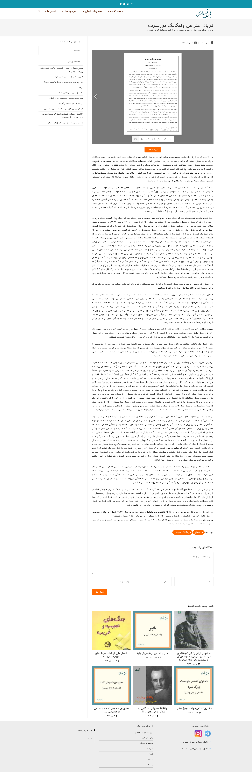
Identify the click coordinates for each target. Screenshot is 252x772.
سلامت (150, 759)
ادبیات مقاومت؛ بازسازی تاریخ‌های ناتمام (65, 123)
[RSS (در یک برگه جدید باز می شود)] (128, 4)
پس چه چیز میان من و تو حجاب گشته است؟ (63, 82)
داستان (198, 532)
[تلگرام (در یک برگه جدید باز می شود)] (121, 4)
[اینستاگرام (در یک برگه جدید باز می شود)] (131, 4)
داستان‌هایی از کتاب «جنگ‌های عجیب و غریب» (111, 655)
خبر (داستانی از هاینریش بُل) (152, 653)
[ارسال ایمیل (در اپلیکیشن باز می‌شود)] (124, 4)
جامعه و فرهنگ (146, 743)
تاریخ (151, 754)
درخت (80, 87)
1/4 (135, 139)
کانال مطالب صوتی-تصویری (195, 742)
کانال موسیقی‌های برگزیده (195, 749)
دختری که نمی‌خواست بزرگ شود (194, 708)
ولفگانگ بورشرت (181, 532)
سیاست (149, 749)
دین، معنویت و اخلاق (144, 732)
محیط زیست (147, 765)
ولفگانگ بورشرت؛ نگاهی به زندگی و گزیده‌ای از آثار (152, 710)
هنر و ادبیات (147, 738)
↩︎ (113, 516)
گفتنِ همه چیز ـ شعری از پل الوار (68, 77)
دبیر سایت (205, 43)
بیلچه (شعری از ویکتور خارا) (70, 93)
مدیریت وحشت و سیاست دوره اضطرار (66, 98)
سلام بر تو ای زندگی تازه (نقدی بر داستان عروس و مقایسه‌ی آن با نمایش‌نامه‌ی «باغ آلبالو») (194, 656)
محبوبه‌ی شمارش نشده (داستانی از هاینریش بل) (111, 710)
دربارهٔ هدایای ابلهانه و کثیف (71, 103)
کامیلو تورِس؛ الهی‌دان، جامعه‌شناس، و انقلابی (63, 109)
